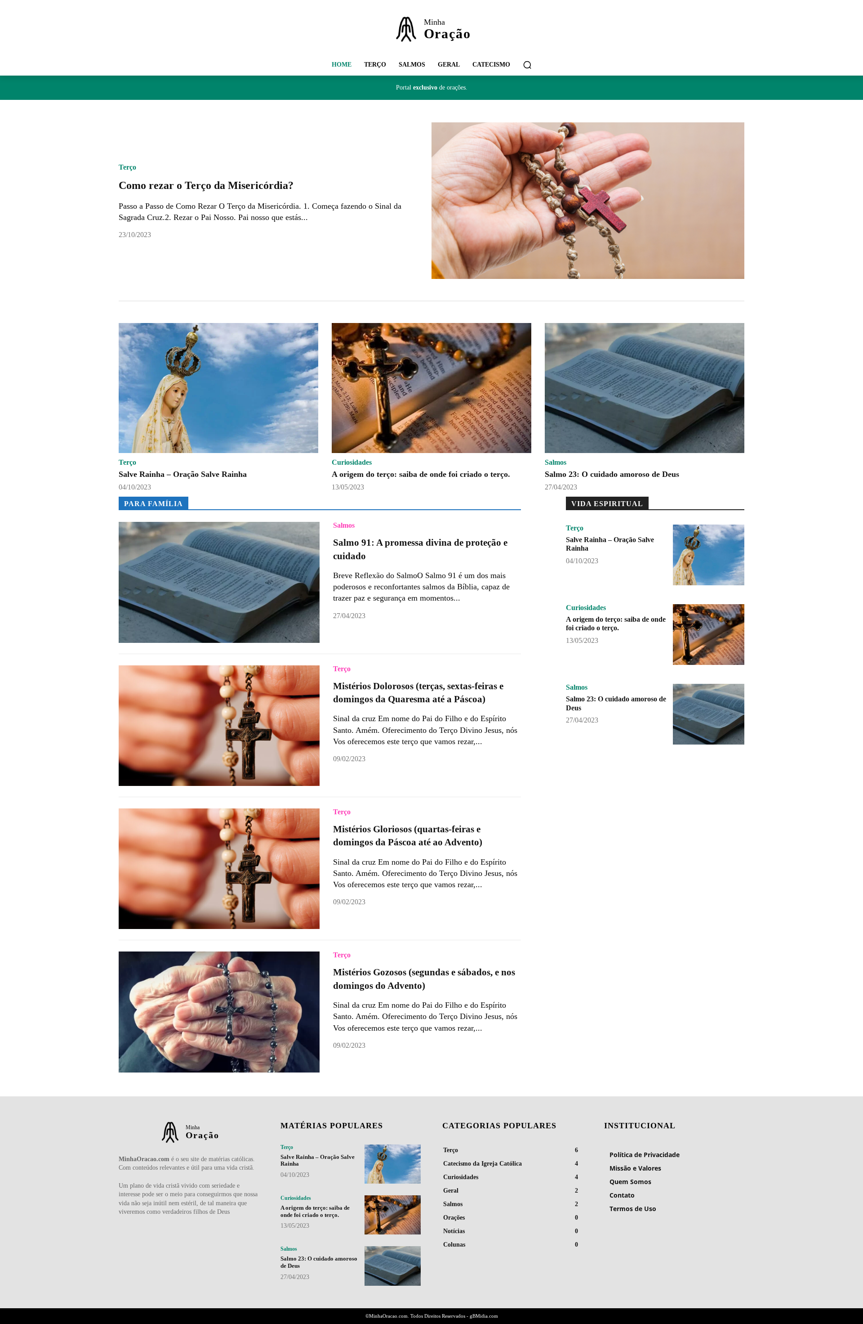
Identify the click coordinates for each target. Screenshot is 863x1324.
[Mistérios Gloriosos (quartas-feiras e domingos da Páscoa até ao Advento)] (219, 868)
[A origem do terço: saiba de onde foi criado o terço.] (431, 388)
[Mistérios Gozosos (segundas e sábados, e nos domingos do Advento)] (219, 1011)
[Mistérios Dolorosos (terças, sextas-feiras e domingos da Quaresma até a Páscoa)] (219, 725)
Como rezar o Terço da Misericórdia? (206, 185)
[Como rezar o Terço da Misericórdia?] (588, 200)
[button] (527, 65)
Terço (127, 167)
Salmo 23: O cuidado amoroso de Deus (612, 474)
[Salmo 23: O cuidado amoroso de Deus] (644, 388)
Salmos (555, 462)
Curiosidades (352, 462)
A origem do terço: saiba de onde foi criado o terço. (421, 474)
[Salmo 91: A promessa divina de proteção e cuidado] (219, 582)
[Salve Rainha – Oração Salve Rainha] (218, 388)
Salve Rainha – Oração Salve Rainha (183, 474)
